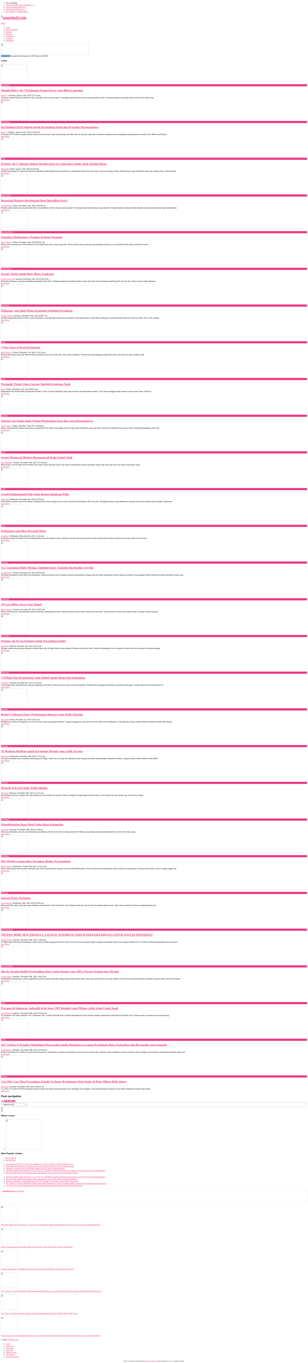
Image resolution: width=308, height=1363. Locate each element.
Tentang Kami (11, 1352)
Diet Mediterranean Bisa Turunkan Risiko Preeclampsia (36, 861)
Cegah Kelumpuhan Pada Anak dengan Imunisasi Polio (35, 494)
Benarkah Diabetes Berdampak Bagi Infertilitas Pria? (34, 200)
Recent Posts (11, 1160)
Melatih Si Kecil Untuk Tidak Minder (24, 787)
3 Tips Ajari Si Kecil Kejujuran (20, 347)
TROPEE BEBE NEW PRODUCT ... (20, 5)
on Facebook (13, 1191)
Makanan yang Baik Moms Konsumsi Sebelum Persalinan (37, 310)
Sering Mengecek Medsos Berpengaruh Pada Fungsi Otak (36, 457)
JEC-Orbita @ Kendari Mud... (17, 12)
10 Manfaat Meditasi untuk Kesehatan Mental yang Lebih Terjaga (42, 751)
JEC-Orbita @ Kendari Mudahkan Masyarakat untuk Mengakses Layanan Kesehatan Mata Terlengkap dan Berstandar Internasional (84, 1044)
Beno (3, 389)
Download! (5, 56)
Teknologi (9, 41)
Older (13, 1101)
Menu (3, 23)
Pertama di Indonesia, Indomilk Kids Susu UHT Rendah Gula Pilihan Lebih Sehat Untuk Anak (59, 1008)
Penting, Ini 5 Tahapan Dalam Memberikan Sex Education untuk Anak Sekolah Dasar (54, 163)
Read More (5, 100)
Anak (8, 27)
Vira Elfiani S (6, 426)
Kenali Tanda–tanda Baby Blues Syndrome (27, 273)
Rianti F (4, 95)
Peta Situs (9, 1348)
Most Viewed (11, 1158)
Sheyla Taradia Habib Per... (16, 7)
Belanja (9, 32)
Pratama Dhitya (7, 316)
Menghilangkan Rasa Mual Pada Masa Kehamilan (32, 824)
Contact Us (10, 1346)
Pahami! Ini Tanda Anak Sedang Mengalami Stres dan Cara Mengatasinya (47, 420)
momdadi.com (12, 1340)
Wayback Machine (152, 1361)
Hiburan (9, 34)
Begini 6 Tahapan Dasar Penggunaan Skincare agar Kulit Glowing (42, 714)
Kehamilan (10, 36)
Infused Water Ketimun (15, 898)
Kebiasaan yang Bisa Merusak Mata (23, 530)
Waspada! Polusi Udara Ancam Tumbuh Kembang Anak (36, 384)
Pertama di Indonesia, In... (16, 9)
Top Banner (10, 1355)
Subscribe (9, 1350)
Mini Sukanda (6, 242)
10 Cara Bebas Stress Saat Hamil (21, 604)
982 (9, 1101)
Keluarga (9, 38)
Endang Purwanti (7, 279)
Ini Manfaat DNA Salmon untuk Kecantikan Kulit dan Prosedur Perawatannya (50, 127)
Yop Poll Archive (12, 1357)
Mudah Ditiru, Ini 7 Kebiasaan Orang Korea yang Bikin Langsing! (42, 90)
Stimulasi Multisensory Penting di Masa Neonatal (31, 237)
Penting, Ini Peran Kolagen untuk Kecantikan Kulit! (33, 641)
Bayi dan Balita (12, 30)
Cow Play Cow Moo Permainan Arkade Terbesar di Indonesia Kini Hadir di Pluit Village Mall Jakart (63, 1081)
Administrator (6, 206)
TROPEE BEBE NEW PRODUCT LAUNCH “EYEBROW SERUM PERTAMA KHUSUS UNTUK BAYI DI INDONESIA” (77, 934)
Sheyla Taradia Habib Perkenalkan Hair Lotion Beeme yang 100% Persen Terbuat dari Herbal (60, 971)
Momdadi (4, 169)
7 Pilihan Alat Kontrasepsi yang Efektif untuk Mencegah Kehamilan (43, 677)
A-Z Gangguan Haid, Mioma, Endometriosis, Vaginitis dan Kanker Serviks (47, 567)
